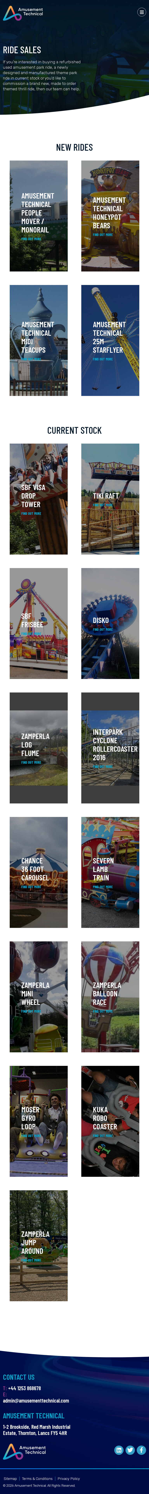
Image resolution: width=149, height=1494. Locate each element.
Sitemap (10, 1479)
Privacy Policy (69, 1479)
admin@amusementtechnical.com (36, 1400)
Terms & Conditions (37, 1479)
